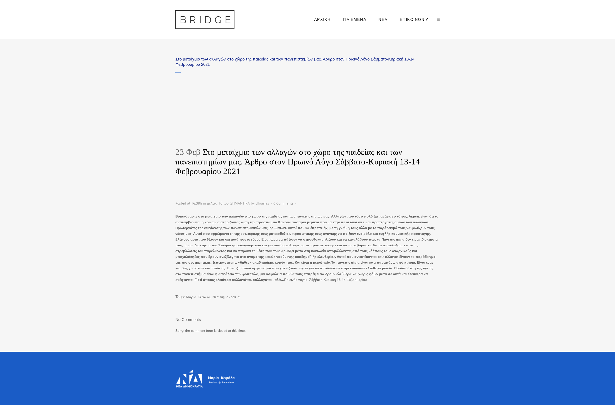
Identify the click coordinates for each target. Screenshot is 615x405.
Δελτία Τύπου (218, 203)
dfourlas (262, 203)
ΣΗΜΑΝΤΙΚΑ (240, 203)
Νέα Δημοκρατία (226, 297)
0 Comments (283, 203)
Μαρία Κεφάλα (198, 297)
